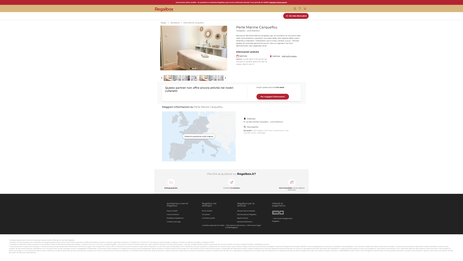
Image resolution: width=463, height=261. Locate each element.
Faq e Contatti (172, 211)
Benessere (175, 23)
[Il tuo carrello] (304, 8)
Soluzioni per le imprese (246, 211)
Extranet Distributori (244, 222)
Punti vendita (207, 211)
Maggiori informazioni (278, 2)
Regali (163, 23)
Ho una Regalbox (298, 16)
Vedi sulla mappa (289, 56)
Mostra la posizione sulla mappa (199, 136)
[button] (163, 46)
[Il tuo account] (295, 8)
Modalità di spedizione (175, 218)
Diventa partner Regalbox (246, 214)
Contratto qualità (208, 218)
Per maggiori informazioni (273, 97)
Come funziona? (173, 214)
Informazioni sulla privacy (235, 225)
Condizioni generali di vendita (213, 225)
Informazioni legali (254, 225)
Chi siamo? (206, 214)
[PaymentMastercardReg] (281, 214)
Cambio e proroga (173, 222)
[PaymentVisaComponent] (275, 214)
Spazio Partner (242, 218)
